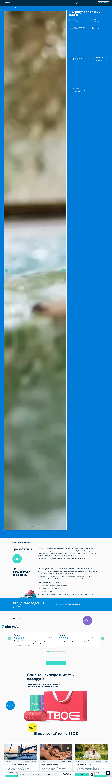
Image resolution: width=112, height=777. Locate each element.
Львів (73, 20)
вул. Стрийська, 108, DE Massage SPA (68, 604)
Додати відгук (56, 663)
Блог (51, 2)
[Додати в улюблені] (92, 774)
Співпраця (30, 2)
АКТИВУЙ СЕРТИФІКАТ (103, 2)
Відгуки (47, 2)
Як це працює (24, 2)
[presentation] (9, 638)
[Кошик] (77, 2)
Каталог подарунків (16, 2)
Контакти (55, 2)
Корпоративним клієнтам (39, 2)
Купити (83, 774)
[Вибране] (83, 3)
